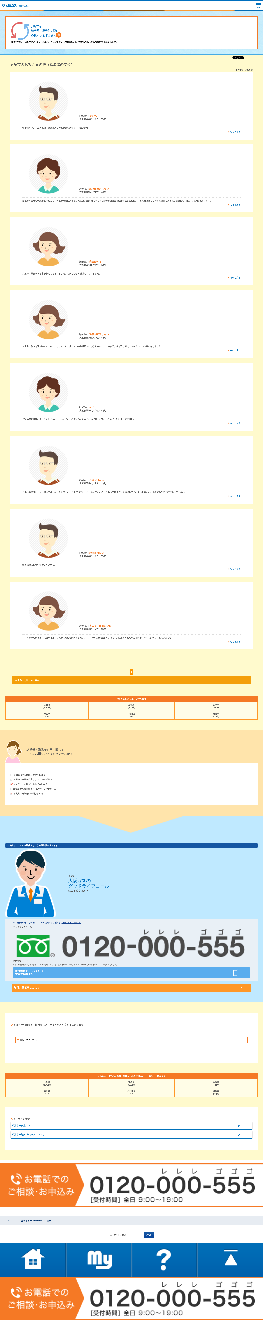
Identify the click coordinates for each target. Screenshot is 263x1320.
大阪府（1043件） (47, 706)
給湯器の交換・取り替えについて (28, 1134)
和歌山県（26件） (131, 715)
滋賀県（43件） (216, 715)
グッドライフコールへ (71, 923)
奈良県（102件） (46, 715)
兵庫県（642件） (216, 706)
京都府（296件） (131, 706)
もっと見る (235, 132)
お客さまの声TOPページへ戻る (36, 1220)
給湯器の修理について (22, 1125)
